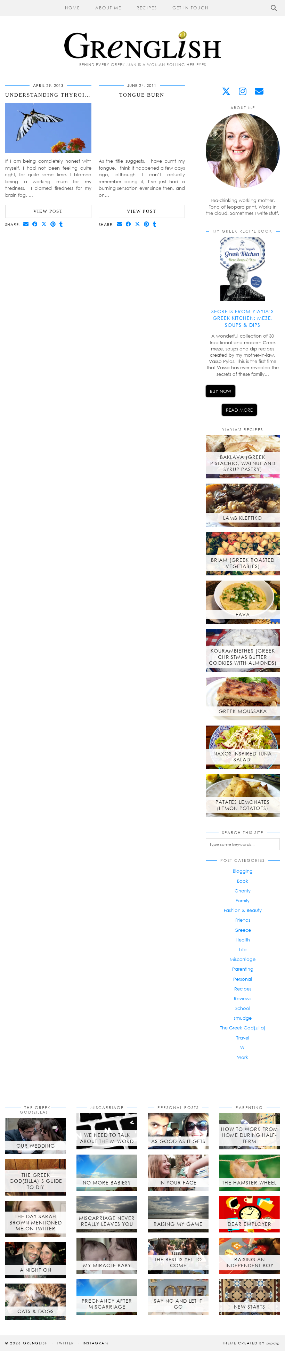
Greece (243, 930)
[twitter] (226, 91)
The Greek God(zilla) (243, 1027)
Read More (239, 410)
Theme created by (251, 1343)
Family (243, 900)
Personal (242, 979)
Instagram (95, 1343)
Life (242, 949)
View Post (48, 211)
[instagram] (242, 91)
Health (243, 940)
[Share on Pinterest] (53, 224)
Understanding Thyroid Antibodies (67, 95)
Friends (242, 920)
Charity (243, 890)
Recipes (147, 7)
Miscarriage (242, 959)
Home (72, 7)
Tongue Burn (141, 95)
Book (242, 881)
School (242, 1008)
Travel (242, 1038)
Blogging (243, 871)
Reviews (242, 998)
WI (242, 1047)
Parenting (242, 969)
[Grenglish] (142, 29)
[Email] (259, 91)
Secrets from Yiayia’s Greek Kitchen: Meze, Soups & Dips (242, 318)
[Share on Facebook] (35, 224)
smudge (243, 1018)
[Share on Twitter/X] (44, 224)
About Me (108, 7)
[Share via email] (26, 224)
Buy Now (220, 391)
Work (242, 1057)
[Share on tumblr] (61, 224)
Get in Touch (190, 7)
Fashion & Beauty (243, 910)
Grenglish (35, 1343)
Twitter (65, 1343)
